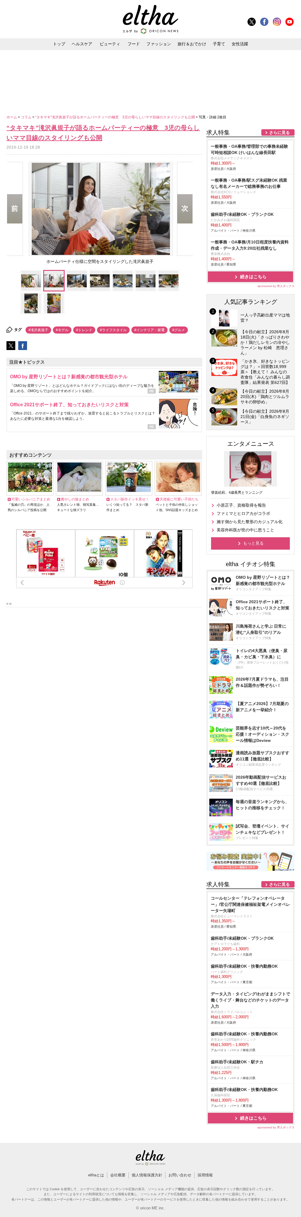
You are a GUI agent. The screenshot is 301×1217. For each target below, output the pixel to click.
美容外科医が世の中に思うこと (245, 530)
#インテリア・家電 (149, 330)
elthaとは (96, 1175)
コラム (26, 117)
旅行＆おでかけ (192, 44)
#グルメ (178, 330)
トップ (59, 44)
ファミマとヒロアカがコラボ (243, 513)
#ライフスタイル (113, 330)
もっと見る (253, 543)
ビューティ (110, 44)
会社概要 (118, 1175)
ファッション (158, 44)
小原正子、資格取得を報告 (241, 505)
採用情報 (205, 1175)
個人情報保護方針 (147, 1175)
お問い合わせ (179, 1175)
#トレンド (84, 330)
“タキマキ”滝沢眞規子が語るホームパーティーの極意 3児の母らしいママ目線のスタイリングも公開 (115, 117)
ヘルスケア (82, 44)
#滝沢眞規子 (38, 330)
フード (134, 44)
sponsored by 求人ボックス (276, 286)
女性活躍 (240, 44)
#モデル (62, 330)
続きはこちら (253, 276)
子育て (219, 44)
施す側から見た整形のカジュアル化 (249, 521)
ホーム (12, 117)
